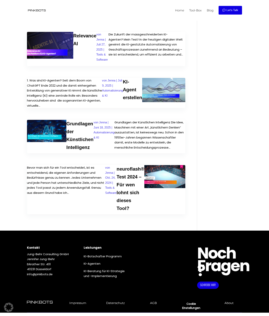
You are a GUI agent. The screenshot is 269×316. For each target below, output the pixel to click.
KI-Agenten (92, 263)
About (229, 303)
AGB (153, 303)
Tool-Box (195, 10)
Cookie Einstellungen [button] (191, 306)
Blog (210, 10)
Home (179, 10)
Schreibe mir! (208, 285)
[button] (8, 307)
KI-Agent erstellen (132, 89)
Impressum (77, 303)
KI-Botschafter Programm (103, 256)
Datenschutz (115, 303)
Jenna (100, 39)
